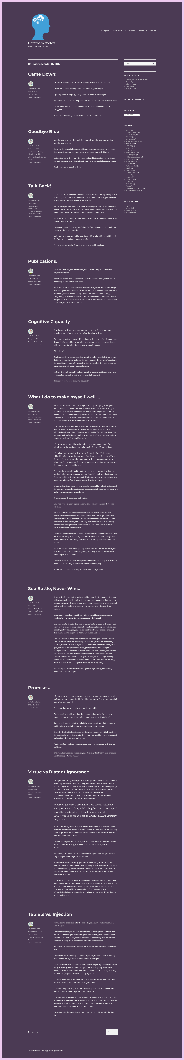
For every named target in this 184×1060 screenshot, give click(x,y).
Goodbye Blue (43, 131)
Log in (128, 206)
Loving (128, 148)
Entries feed (130, 208)
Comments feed (131, 210)
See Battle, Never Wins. (54, 588)
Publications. (42, 261)
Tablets (30, 940)
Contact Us (142, 31)
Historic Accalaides (34, 154)
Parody (128, 168)
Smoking (129, 177)
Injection (31, 937)
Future (129, 182)
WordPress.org (131, 213)
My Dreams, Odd (131, 166)
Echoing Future (131, 84)
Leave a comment (34, 97)
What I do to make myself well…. (64, 396)
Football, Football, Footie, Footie (136, 80)
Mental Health (33, 206)
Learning (129, 146)
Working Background (133, 190)
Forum (153, 31)
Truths (39, 213)
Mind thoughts (131, 159)
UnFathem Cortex (34, 88)
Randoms (129, 170)
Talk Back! (39, 186)
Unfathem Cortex (41, 43)
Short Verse (131, 173)
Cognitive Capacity (49, 321)
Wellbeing (37, 419)
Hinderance (32, 213)
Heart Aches (130, 144)
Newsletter (130, 31)
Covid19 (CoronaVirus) (135, 188)
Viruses (128, 186)
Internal (130, 164)
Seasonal (129, 175)
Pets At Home (132, 150)
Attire (127, 130)
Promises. (39, 687)
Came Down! (42, 74)
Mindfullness (32, 208)
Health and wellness (35, 152)
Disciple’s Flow (131, 89)
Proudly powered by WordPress (52, 1051)
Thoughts (104, 31)
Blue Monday (32, 157)
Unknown (129, 184)
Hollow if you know (132, 82)
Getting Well (32, 94)
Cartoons (129, 137)
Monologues (130, 161)
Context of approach (35, 211)
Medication (39, 937)
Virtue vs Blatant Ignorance (58, 771)
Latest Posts (117, 31)
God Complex (42, 342)
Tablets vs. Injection (50, 914)
